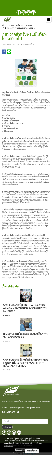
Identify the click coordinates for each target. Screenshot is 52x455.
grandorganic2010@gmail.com (25, 407)
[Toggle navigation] (48, 19)
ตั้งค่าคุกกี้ (18, 451)
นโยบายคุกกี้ (8, 446)
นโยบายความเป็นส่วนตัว (29, 443)
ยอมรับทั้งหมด (32, 451)
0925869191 (12, 412)
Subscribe (7, 427)
